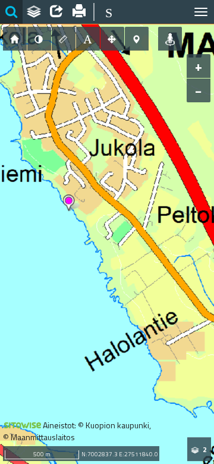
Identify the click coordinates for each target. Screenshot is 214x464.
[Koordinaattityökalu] (137, 39)
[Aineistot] (34, 12)
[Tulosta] (79, 12)
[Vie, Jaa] (56, 12)
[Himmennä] (39, 39)
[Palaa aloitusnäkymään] (15, 39)
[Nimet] (88, 39)
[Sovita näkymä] (112, 39)
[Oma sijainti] (170, 39)
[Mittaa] (63, 39)
